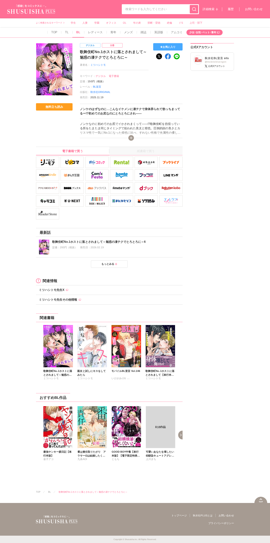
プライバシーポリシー (221, 523)
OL (124, 22)
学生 (73, 22)
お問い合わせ (254, 9)
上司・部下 (196, 22)
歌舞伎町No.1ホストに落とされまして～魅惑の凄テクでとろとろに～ (93, 492)
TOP (54, 32)
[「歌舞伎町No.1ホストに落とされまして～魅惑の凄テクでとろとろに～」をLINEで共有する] (177, 56)
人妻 (85, 22)
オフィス (111, 22)
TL (67, 32)
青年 (113, 32)
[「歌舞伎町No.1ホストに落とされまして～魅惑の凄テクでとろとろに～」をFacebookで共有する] (168, 56)
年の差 (137, 22)
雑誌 (143, 32)
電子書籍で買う (72, 151)
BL (78, 32)
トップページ (179, 515)
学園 (96, 22)
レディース (95, 32)
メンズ (128, 32)
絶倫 (169, 22)
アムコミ (177, 32)
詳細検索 (208, 9)
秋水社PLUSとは (202, 515)
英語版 (158, 32)
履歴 (231, 9)
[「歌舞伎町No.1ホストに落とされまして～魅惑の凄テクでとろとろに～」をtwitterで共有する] (159, 56)
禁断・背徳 (153, 22)
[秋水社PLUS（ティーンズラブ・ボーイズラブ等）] (31, 11)
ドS (181, 22)
